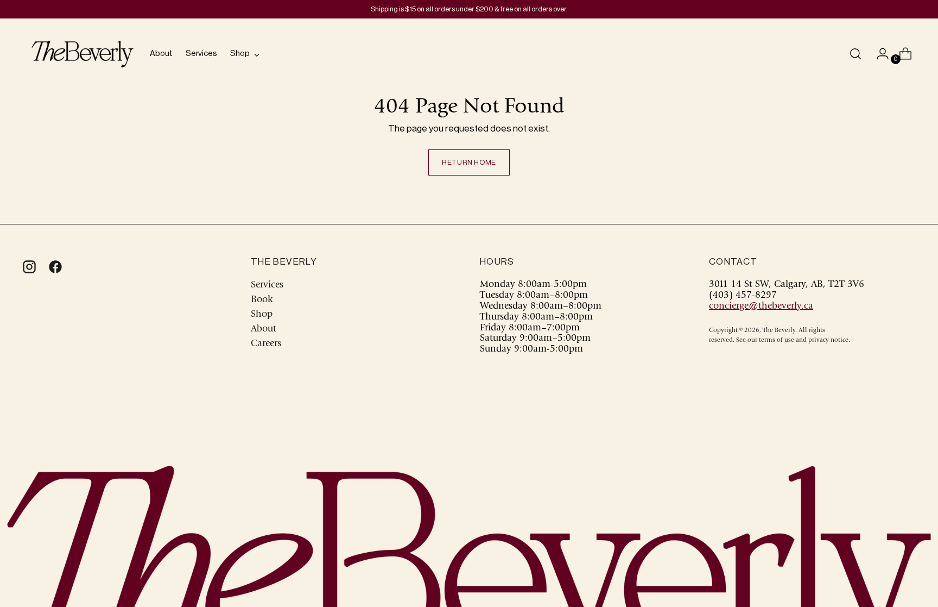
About (263, 329)
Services (267, 285)
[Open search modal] (855, 54)
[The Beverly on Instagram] (28, 267)
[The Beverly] (82, 54)
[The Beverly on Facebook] (54, 267)
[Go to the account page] (878, 54)
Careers (266, 344)
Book (261, 300)
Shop (261, 315)
